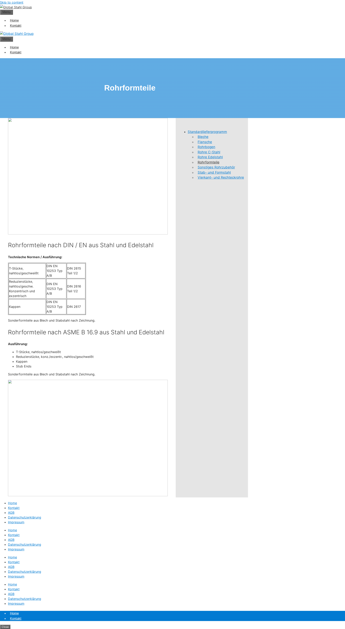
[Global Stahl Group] (17, 34)
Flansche (205, 142)
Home (14, 20)
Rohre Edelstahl (210, 157)
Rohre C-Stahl (209, 152)
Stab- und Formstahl (214, 172)
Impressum (16, 522)
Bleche (203, 137)
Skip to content (11, 2)
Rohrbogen (206, 147)
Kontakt (15, 26)
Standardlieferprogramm (207, 132)
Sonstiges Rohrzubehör (216, 167)
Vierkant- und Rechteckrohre (221, 177)
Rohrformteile (208, 162)
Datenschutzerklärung (24, 517)
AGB (11, 513)
